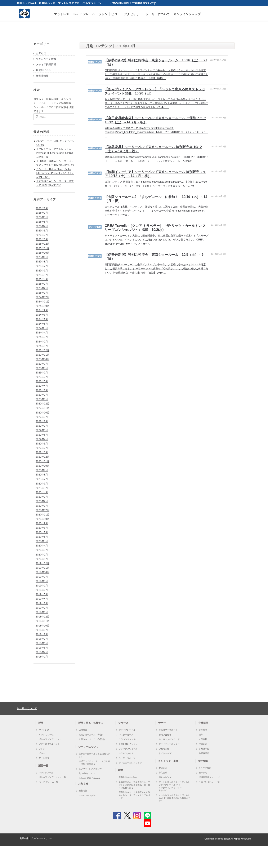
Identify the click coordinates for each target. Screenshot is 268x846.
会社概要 (203, 729)
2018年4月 (42, 652)
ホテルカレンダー (87, 795)
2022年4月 (42, 439)
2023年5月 (42, 381)
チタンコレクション (128, 743)
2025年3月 (42, 283)
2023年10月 (42, 359)
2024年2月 (42, 341)
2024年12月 (42, 297)
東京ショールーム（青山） (91, 734)
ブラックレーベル (127, 729)
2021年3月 (42, 496)
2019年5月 (42, 594)
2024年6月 (42, 323)
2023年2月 (42, 394)
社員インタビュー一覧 (209, 781)
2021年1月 (42, 505)
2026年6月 (42, 217)
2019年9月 (42, 576)
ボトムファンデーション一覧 (52, 777)
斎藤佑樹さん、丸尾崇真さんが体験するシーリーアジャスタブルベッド (134, 795)
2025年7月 (42, 266)
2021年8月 (42, 474)
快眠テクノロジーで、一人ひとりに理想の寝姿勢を (94, 762)
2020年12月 (42, 510)
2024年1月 (42, 346)
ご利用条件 (164, 748)
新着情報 (83, 790)
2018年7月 (42, 638)
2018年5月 (42, 647)
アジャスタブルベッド (49, 743)
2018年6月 (42, 643)
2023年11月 (42, 354)
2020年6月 (42, 536)
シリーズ (123, 723)
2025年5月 (42, 275)
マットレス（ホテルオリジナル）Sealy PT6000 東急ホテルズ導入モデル (174, 798)
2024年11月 (42, 301)
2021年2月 (42, 501)
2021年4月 (42, 492)
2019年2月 (42, 607)
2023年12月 (42, 350)
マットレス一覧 (46, 772)
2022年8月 (42, 421)
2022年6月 (42, 430)
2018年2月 (42, 656)
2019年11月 (42, 567)
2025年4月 (42, 279)
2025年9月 (42, 257)
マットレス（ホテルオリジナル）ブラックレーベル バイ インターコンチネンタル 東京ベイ (174, 786)
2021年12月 (42, 456)
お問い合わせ (165, 734)
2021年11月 (42, 461)
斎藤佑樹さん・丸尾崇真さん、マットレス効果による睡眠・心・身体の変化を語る (134, 784)
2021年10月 (42, 465)
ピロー (115, 14)
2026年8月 (42, 208)
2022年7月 (42, 425)
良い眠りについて (87, 773)
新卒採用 (203, 772)
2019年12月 (42, 563)
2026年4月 (42, 226)
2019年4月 (42, 598)
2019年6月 (42, 590)
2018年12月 (42, 616)
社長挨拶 (203, 739)
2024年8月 (42, 314)
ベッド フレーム (84, 14)
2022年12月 (42, 403)
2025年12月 (42, 243)
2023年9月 (42, 363)
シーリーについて (158, 14)
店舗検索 (83, 729)
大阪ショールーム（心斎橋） (92, 739)
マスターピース (126, 734)
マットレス (61, 14)
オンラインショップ (187, 14)
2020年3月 (42, 550)
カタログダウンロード (169, 739)
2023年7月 (42, 372)
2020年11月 (42, 514)
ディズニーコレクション (130, 762)
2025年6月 (42, 270)
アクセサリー (133, 14)
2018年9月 (42, 630)
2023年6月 (42, 377)
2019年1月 (42, 612)
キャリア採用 (205, 767)
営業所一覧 (204, 748)
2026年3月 (42, 230)
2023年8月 (42, 368)
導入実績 (163, 772)
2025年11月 (42, 248)
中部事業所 (204, 753)
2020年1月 (42, 559)
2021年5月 (42, 488)
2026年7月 (42, 212)
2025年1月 (42, 292)
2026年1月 (42, 239)
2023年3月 (42, 390)
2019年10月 (42, 572)
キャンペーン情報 (46, 58)
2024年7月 (42, 319)
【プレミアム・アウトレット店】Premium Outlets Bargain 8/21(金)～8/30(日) (55, 153)
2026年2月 (42, 235)
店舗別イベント (45, 70)
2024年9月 (42, 310)
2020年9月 (42, 523)
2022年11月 (42, 408)
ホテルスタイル (126, 753)
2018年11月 (42, 621)
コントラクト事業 (168, 761)
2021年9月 (42, 470)
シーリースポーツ (127, 758)
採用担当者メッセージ (209, 777)
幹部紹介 (203, 743)
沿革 (201, 734)
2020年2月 (42, 554)
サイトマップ (165, 753)
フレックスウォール (128, 748)
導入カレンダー (166, 777)
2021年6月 (42, 483)
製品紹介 (163, 767)
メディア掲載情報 (46, 64)
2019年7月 (42, 585)
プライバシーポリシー (169, 743)
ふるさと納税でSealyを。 (90, 778)
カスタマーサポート (168, 729)
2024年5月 (42, 328)
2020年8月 (42, 527)
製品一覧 (43, 765)
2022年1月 (42, 452)
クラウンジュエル (127, 739)
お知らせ (41, 53)
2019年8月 (42, 581)
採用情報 (203, 761)
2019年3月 (42, 603)
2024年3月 (42, 337)
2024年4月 (42, 332)
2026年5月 (42, 221)
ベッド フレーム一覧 (48, 781)
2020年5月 (42, 541)
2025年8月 (42, 261)
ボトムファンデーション (50, 739)
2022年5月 (42, 434)
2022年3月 (42, 443)
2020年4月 (42, 545)
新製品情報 (42, 75)
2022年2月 (42, 448)
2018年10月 (42, 625)
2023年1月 (42, 399)
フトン (103, 14)
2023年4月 (42, 385)
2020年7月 (42, 532)
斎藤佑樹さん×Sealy (128, 777)
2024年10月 (42, 306)
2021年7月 (42, 479)
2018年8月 (42, 634)
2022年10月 (42, 412)
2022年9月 (42, 417)
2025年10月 (42, 252)
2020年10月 (42, 519)
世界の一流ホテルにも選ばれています (94, 755)
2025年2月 (42, 288)
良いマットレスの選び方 (90, 768)
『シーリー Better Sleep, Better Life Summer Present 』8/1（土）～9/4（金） (55, 173)
